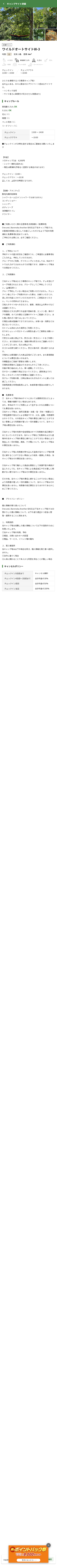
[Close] (4, 4)
